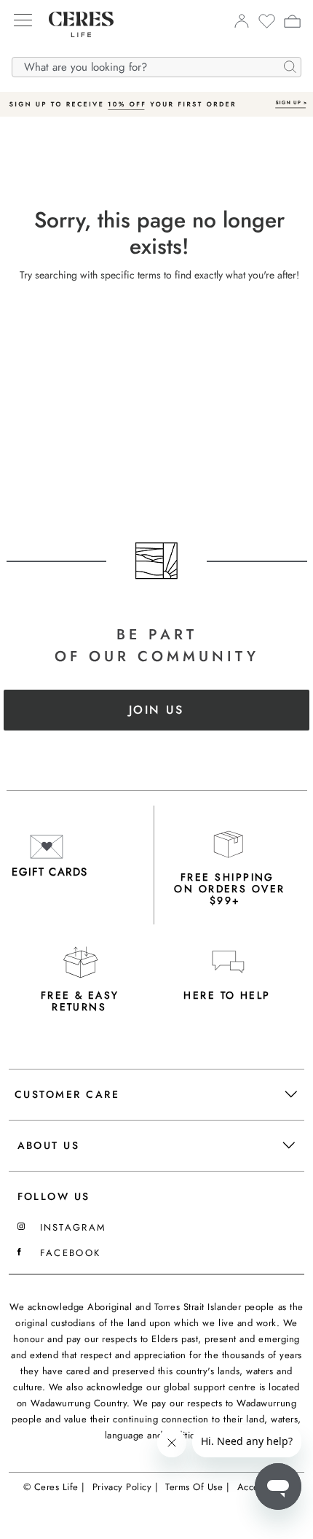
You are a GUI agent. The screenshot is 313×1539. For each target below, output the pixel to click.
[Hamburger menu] (23, 21)
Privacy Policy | (125, 1487)
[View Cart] (292, 23)
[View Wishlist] (267, 25)
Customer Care (67, 1094)
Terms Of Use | (197, 1487)
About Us (48, 1145)
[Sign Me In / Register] (241, 24)
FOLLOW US (53, 1196)
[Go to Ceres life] (74, 48)
